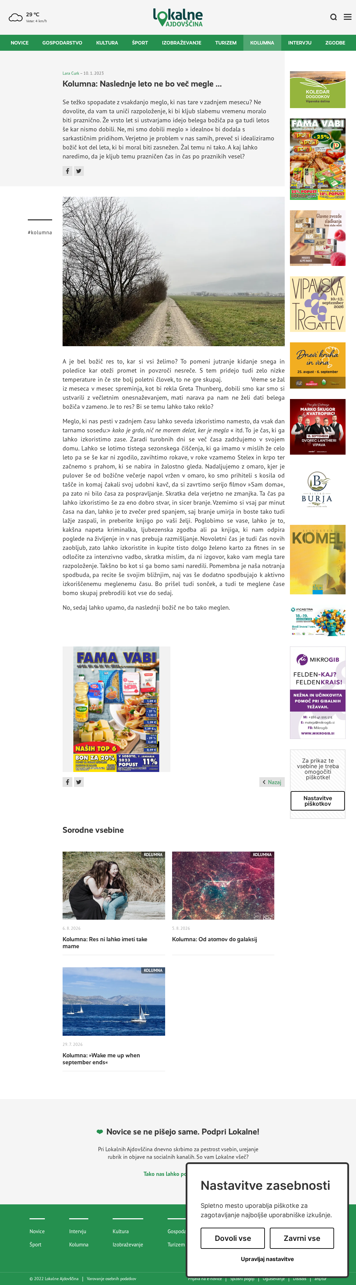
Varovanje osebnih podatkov (111, 1279)
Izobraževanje (181, 43)
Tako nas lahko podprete (174, 1173)
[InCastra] (318, 625)
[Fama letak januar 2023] (116, 711)
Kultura (107, 43)
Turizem (225, 43)
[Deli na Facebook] (67, 171)
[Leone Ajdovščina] (318, 243)
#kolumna (40, 232)
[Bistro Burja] (318, 495)
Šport (140, 43)
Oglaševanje (274, 1279)
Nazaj (274, 782)
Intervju (300, 43)
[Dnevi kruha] (318, 370)
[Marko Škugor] (318, 432)
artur (320, 1279)
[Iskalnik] (331, 17)
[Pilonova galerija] (318, 565)
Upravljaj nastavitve (267, 1259)
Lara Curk (71, 73)
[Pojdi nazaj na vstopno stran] (178, 17)
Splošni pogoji (242, 1279)
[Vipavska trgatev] (318, 309)
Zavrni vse (302, 1238)
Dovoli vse (233, 1238)
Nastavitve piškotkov (318, 801)
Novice (20, 43)
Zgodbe (335, 43)
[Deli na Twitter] (79, 171)
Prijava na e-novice (205, 1279)
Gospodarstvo (62, 43)
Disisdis (299, 1279)
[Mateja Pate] (318, 697)
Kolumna (262, 43)
